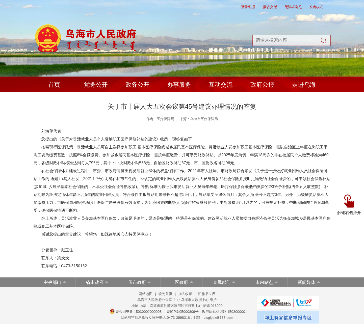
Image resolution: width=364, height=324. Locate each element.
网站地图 (146, 294)
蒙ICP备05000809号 (183, 312)
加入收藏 (185, 294)
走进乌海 (304, 84)
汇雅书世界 (206, 294)
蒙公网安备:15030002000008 (139, 312)
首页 (54, 84)
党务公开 (96, 84)
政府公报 (262, 84)
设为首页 (165, 294)
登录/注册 (248, 7)
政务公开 (137, 84)
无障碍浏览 (293, 7)
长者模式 (316, 7)
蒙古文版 (270, 7)
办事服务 (179, 84)
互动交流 (221, 84)
